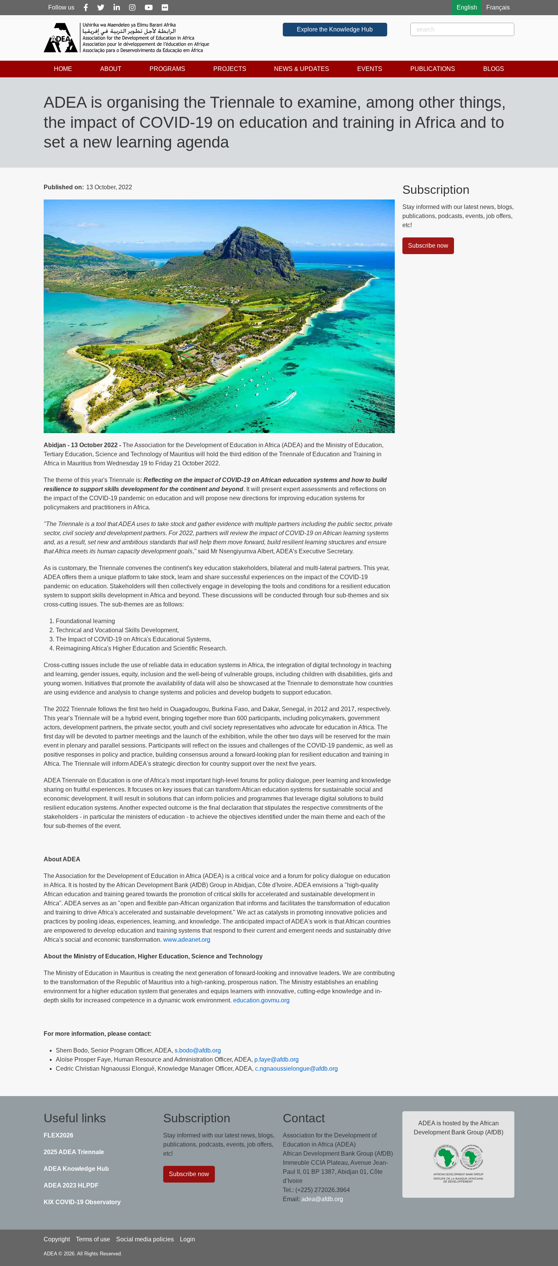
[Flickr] (165, 7)
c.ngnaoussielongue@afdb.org (296, 1068)
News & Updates (301, 69)
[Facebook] (86, 7)
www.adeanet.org (186, 939)
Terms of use (93, 1239)
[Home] (129, 38)
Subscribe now (428, 245)
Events (369, 69)
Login (187, 1239)
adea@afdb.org (322, 1199)
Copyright (57, 1239)
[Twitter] (101, 7)
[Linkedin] (117, 7)
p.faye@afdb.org (276, 1059)
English (467, 7)
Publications (432, 69)
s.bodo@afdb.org (198, 1050)
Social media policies (145, 1239)
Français (498, 7)
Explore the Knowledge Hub (335, 29)
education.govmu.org (261, 1000)
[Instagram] (132, 7)
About (110, 69)
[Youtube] (149, 7)
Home (63, 69)
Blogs (493, 69)
